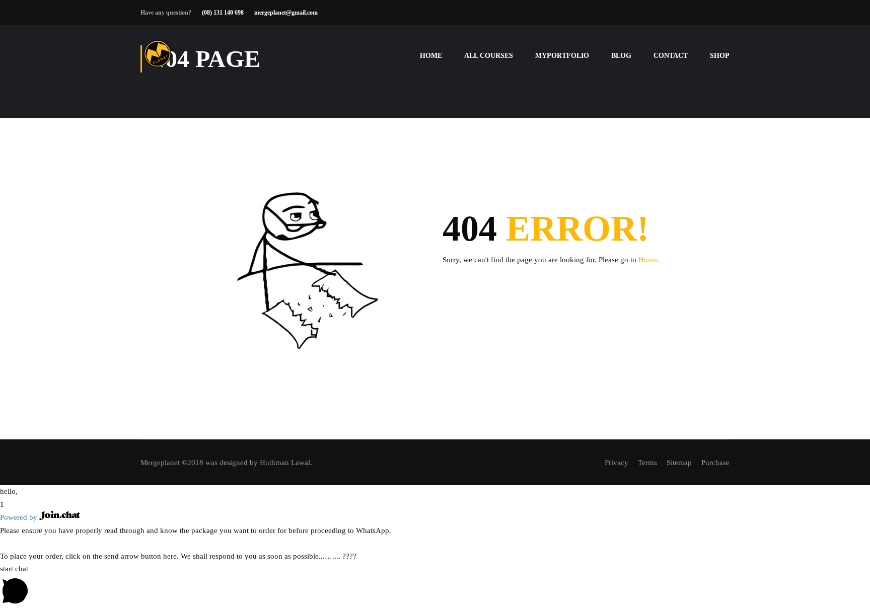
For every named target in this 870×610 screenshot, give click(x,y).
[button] (435, 491)
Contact (671, 55)
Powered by (19, 517)
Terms (647, 463)
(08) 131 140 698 (223, 12)
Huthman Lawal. (286, 463)
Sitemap (679, 463)
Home (431, 55)
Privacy (616, 463)
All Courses (488, 55)
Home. (649, 260)
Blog (621, 55)
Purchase (715, 463)
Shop (720, 55)
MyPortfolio (562, 55)
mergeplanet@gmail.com (286, 12)
